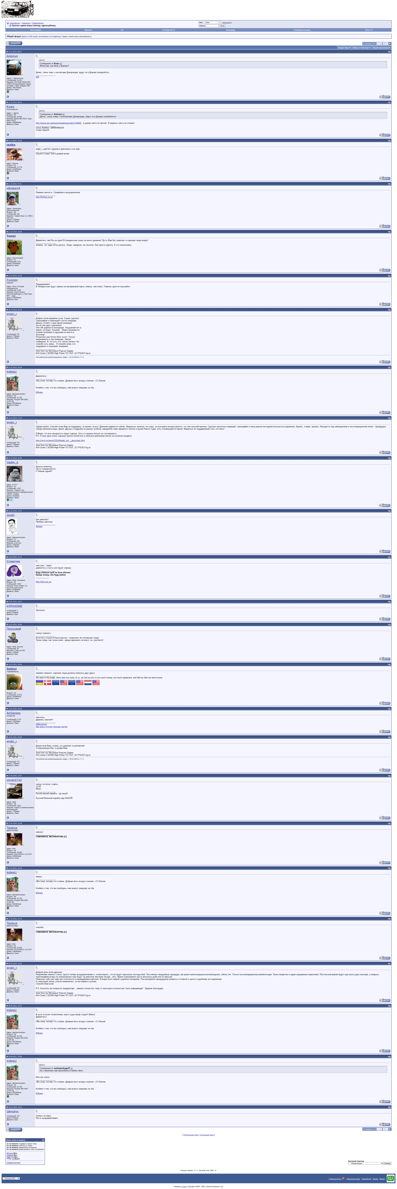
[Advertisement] (339, 9)
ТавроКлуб (366, 1179)
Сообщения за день (302, 30)
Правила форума (13, 1163)
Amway (39, 526)
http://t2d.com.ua (43, 582)
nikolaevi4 (13, 188)
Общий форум (38, 23)
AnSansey (14, 713)
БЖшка (39, 392)
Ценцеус (13, 1111)
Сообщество (167, 30)
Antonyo (12, 56)
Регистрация (35, 30)
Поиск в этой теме (360, 48)
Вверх (382, 1179)
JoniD (10, 515)
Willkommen (41, 724)
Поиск (367, 30)
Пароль (202, 26)
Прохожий (14, 628)
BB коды (10, 1153)
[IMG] (9, 1157)
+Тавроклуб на (335, 1179)
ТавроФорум (15, 23)
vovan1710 (14, 780)
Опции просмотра (380, 48)
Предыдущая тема (191, 1135)
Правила (88, 30)
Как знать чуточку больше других (51, 726)
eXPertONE (14, 606)
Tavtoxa (12, 827)
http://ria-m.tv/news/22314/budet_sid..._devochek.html (60, 440)
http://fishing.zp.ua (44, 197)
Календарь (230, 30)
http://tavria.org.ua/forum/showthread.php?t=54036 (58, 123)
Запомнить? (227, 23)
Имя (201, 22)
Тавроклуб (26, 23)
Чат (121, 30)
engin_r (12, 314)
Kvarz (10, 106)
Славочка (13, 561)
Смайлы (10, 1155)
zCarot (184, 1186)
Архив (375, 1179)
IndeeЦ (11, 371)
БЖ (37, 77)
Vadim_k (12, 462)
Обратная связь (353, 1179)
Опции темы (343, 48)
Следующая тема (207, 1135)
